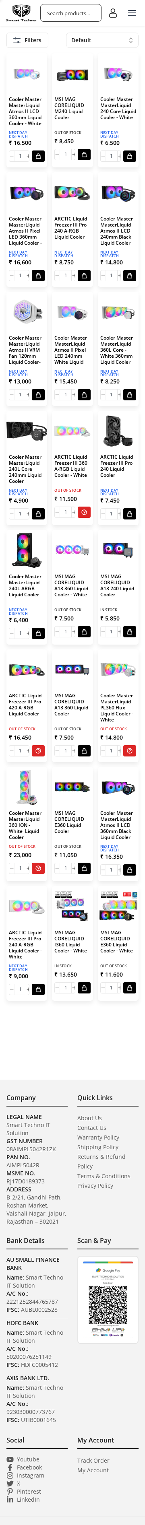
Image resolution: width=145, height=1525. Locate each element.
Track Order (93, 1460)
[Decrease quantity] (11, 156)
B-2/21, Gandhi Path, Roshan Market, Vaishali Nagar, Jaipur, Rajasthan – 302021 (36, 1209)
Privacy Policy (95, 1185)
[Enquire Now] (84, 512)
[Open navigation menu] (132, 13)
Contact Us (91, 1127)
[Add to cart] (38, 156)
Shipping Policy (97, 1147)
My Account (93, 1470)
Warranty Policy (98, 1137)
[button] (26, 110)
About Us (89, 1118)
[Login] (113, 13)
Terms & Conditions (103, 1176)
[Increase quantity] (28, 156)
